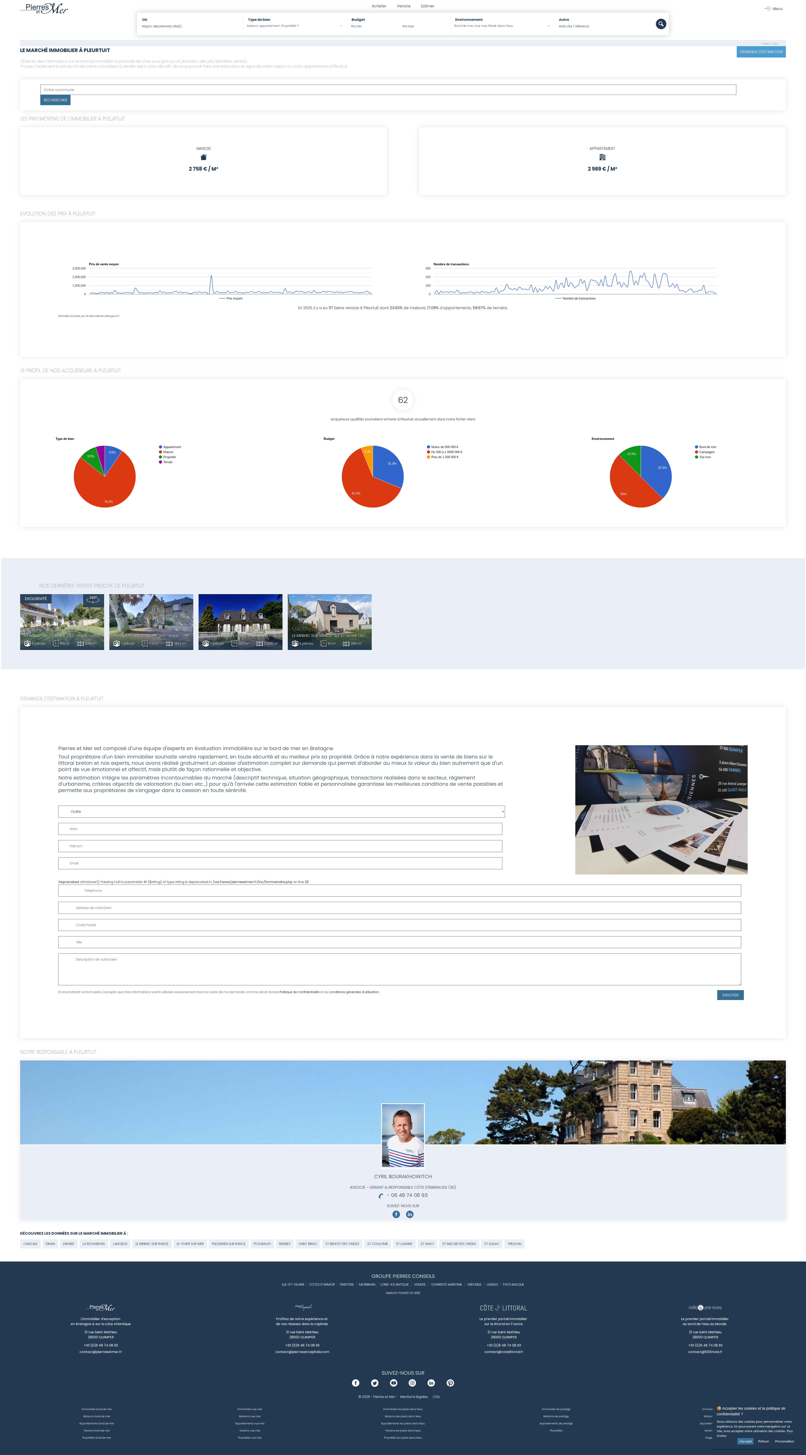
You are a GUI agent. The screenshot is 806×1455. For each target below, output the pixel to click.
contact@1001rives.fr (705, 1351)
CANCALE (30, 1243)
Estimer (427, 6)
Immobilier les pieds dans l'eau (403, 1409)
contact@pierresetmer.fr (101, 1351)
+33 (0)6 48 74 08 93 (101, 1345)
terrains (709, 1430)
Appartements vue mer (249, 1423)
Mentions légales (414, 1396)
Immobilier (709, 1409)
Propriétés (556, 1430)
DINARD (69, 1243)
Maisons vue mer (250, 1416)
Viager (709, 1437)
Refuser (763, 1441)
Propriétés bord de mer (96, 1437)
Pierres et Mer (769, 44)
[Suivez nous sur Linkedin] (410, 1217)
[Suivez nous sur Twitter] (375, 1385)
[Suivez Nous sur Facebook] (396, 1217)
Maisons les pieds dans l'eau (403, 1416)
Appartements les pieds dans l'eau (403, 1423)
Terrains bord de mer (97, 1430)
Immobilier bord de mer (97, 1409)
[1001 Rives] (705, 1310)
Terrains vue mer (249, 1430)
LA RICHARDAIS (94, 1243)
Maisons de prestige (556, 1416)
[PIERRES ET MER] (100, 1310)
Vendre (404, 6)
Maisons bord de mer (96, 1416)
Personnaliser (784, 1441)
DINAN (50, 1243)
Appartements (709, 1423)
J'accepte (745, 1441)
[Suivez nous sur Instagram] (412, 1385)
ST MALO (427, 1243)
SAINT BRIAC (308, 1243)
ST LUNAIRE (404, 1243)
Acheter (379, 6)
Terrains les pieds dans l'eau (403, 1430)
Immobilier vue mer (249, 1409)
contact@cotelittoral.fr (503, 1351)
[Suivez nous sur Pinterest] (450, 1385)
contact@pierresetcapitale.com (302, 1351)
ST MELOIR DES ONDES (459, 1243)
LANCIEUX (120, 1243)
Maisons (709, 1416)
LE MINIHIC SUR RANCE (152, 1243)
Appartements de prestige (556, 1423)
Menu (778, 8)
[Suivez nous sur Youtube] (393, 1385)
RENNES (284, 1243)
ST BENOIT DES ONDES (342, 1243)
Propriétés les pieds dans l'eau (403, 1437)
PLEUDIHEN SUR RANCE (229, 1243)
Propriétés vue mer (250, 1437)
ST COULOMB (377, 1243)
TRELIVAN (514, 1243)
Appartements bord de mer (96, 1423)
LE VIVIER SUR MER (190, 1243)
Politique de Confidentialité (299, 992)
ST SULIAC (491, 1243)
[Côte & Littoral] (503, 1310)
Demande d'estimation (761, 51)
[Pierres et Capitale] (302, 1310)
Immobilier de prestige (556, 1409)
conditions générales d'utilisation (354, 992)
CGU (436, 1396)
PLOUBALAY (262, 1243)
